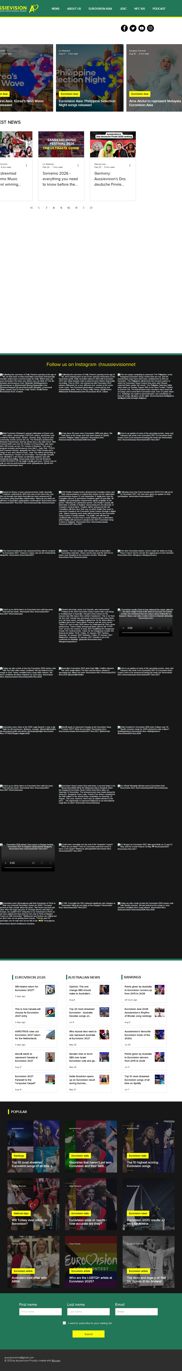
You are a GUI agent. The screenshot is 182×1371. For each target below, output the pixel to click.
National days (21, 1213)
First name (28, 1305)
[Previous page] (39, 208)
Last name (76, 1305)
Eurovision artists (23, 1271)
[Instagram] (150, 28)
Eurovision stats (80, 1155)
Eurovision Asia (69, 93)
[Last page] (91, 208)
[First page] (31, 208)
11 (76, 207)
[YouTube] (141, 28)
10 (68, 207)
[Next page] (84, 208)
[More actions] (27, 165)
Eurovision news (138, 1213)
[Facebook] (124, 28)
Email (120, 1305)
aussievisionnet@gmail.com (19, 1357)
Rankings (19, 1155)
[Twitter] (133, 28)
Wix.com (56, 1360)
